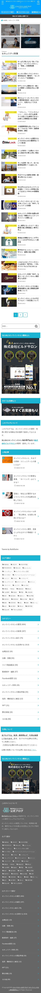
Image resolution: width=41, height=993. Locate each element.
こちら (33, 750)
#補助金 (6, 564)
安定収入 (6, 599)
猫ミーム (34, 602)
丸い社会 (25, 585)
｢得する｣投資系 (17, 609)
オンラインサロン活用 (22, 571)
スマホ (15, 578)
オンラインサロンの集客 (14, 631)
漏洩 (5, 602)
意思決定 (15, 599)
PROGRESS (7, 568)
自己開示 (13, 606)
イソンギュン (8, 571)
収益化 (15, 592)
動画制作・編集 (10, 672)
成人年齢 (24, 599)
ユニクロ (16, 585)
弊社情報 (7, 712)
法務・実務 (8, 658)
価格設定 (20, 589)
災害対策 (13, 602)
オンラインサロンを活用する (15, 645)
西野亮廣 (29, 606)
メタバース (7, 585)
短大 (5, 606)
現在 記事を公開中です (20, 16)
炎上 (20, 602)
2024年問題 (24, 564)
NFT (5, 705)
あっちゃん (27, 568)
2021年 (15, 564)
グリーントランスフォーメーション (24, 575)
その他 (6, 719)
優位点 (29, 589)
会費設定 (7, 651)
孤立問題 (31, 596)
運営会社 (36, 12)
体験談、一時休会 (9, 589)
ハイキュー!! (24, 578)
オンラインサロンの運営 (14, 624)
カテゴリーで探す (8, 12)
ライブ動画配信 (10, 665)
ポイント (32, 582)
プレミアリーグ (8, 582)
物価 (27, 602)
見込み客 (6, 609)
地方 (5, 596)
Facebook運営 (9, 678)
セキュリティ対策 (11, 685)
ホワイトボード (21, 582)
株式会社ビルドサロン (10, 816)
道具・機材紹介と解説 (12, 699)
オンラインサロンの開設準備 (15, 692)
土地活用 (29, 592)
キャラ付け (7, 575)
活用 (32, 599)
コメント (6, 578)
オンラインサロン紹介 (12, 638)
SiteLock (17, 568)
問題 (22, 592)
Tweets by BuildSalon (10, 549)
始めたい (22, 596)
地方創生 (13, 596)
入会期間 (6, 592)
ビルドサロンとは (23, 12)
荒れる (21, 606)
